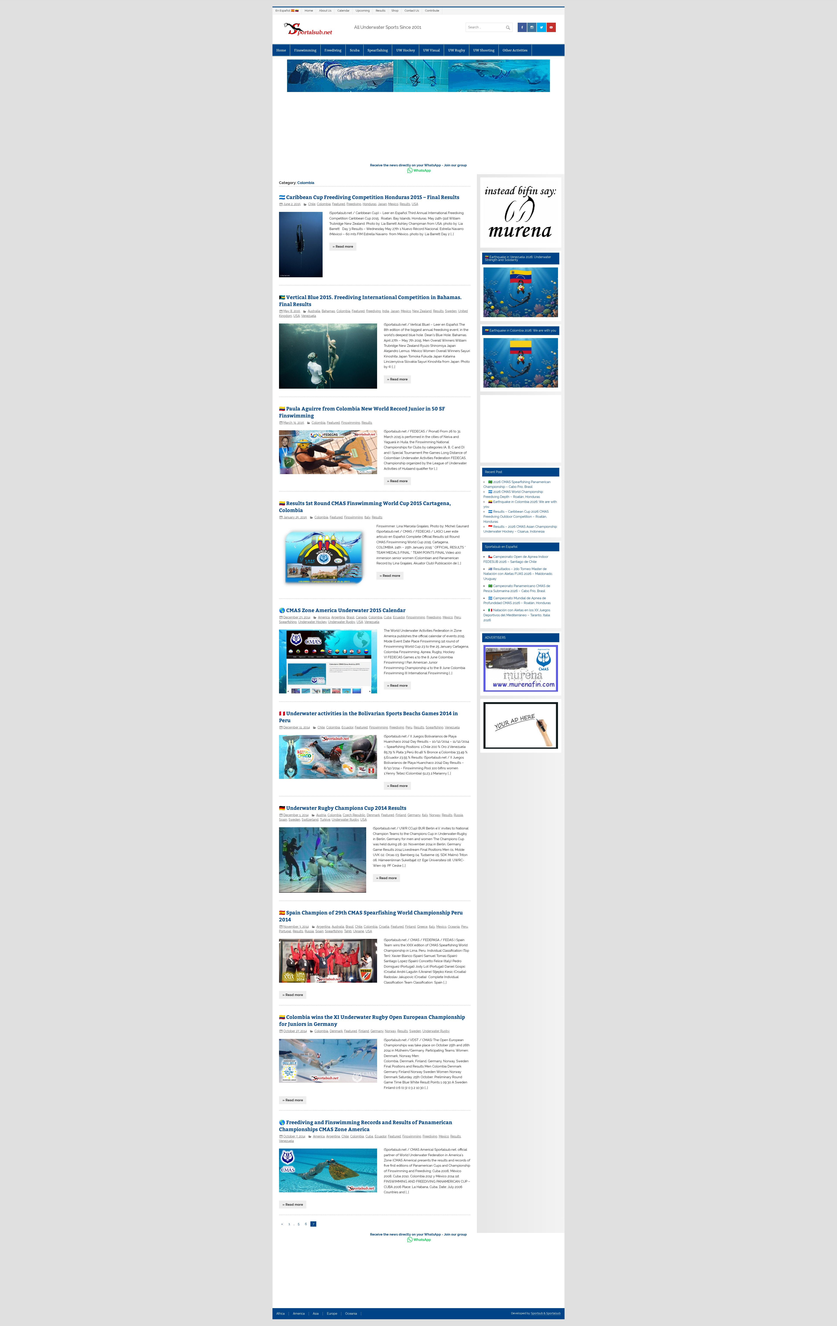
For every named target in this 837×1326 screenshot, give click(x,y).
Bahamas (328, 311)
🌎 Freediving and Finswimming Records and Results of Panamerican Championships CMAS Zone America (365, 1125)
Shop (394, 10)
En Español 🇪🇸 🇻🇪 (287, 10)
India (385, 311)
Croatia (384, 926)
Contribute (432, 10)
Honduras (369, 204)
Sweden (451, 311)
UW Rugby (456, 50)
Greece (422, 926)
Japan (382, 204)
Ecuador (399, 617)
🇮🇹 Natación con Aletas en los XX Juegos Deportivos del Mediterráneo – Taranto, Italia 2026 (516, 615)
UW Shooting (484, 50)
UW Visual (431, 50)
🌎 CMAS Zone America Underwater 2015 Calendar (342, 610)
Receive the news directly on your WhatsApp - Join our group (418, 165)
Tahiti (348, 931)
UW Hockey (405, 50)
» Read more (343, 247)
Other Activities (515, 50)
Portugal (285, 931)
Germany (414, 815)
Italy (367, 517)
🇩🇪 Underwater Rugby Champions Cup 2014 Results (342, 807)
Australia (314, 311)
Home (309, 10)
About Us (325, 10)
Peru (457, 617)
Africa (280, 1313)
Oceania (454, 926)
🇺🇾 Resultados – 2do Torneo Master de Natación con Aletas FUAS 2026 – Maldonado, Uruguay (518, 574)
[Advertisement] (418, 126)
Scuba (354, 50)
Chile (311, 204)
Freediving (333, 50)
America (324, 617)
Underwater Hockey (312, 622)
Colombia (324, 204)
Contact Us (412, 10)
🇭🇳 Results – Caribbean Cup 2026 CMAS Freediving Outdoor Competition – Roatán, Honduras (515, 517)
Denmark (373, 815)
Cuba (387, 617)
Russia (458, 815)
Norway (434, 815)
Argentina (338, 617)
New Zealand (422, 311)
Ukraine (358, 931)
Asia (316, 1313)
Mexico (393, 204)
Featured (338, 204)
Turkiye (325, 819)
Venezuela (308, 316)
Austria (321, 815)
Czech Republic (354, 815)
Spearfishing (377, 50)
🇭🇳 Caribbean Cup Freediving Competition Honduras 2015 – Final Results (369, 197)
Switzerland (310, 819)
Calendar (343, 10)
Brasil (350, 617)
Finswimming (305, 50)
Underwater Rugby (341, 622)
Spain (283, 819)
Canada (361, 617)
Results (380, 10)
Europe (332, 1313)
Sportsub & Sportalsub (546, 1313)
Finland (401, 815)
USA (415, 204)
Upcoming (363, 10)
